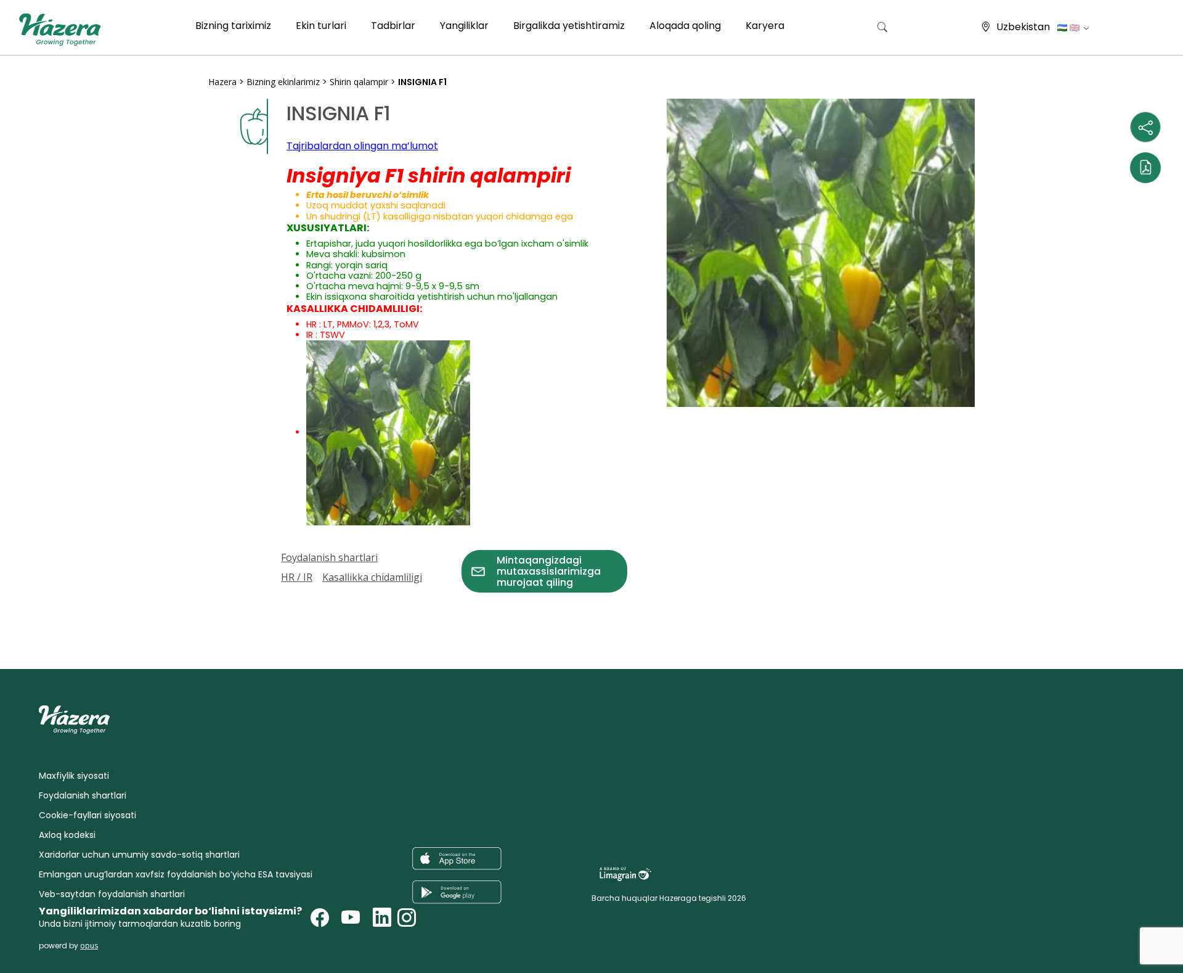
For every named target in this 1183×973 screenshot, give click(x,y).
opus (89, 945)
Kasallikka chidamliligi (372, 577)
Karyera (765, 25)
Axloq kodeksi (67, 835)
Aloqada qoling (685, 25)
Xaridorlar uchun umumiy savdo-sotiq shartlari (139, 854)
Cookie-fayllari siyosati (87, 815)
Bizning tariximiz (233, 25)
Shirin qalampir (359, 82)
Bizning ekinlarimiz (283, 82)
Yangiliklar (464, 25)
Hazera (222, 82)
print (220, 600)
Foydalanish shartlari (329, 557)
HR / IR (296, 577)
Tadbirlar (393, 25)
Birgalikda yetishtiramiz (569, 25)
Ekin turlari (321, 25)
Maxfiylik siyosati (74, 776)
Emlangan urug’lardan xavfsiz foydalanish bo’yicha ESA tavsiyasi (175, 874)
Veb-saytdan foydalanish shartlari (112, 894)
